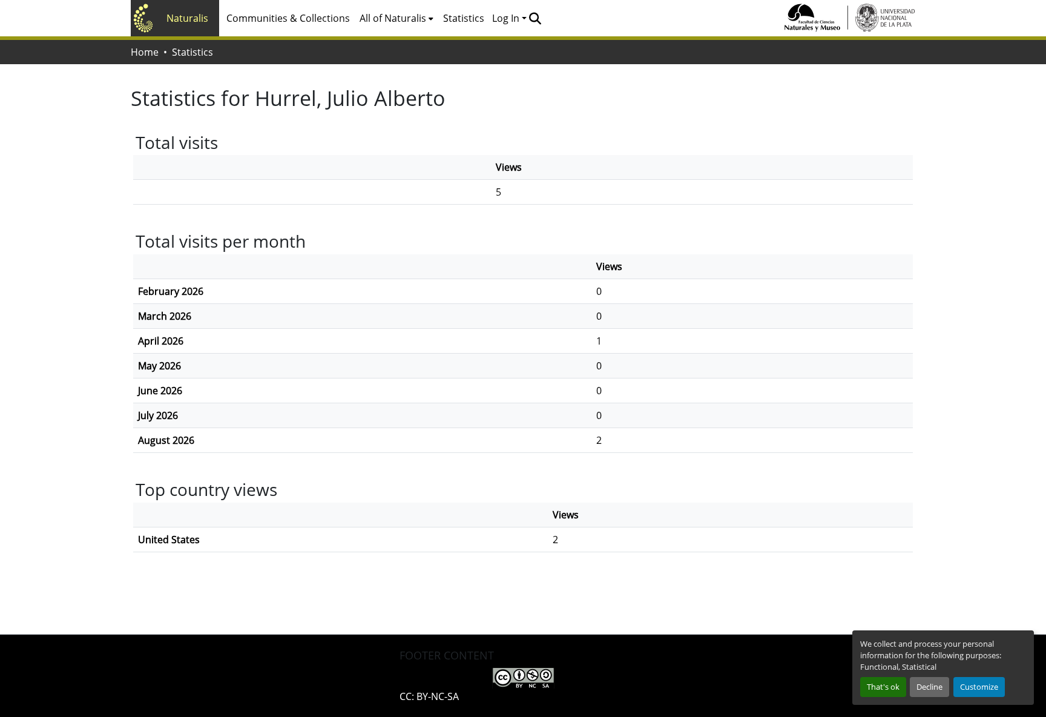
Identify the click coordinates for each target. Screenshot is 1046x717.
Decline (929, 686)
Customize (979, 686)
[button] (534, 18)
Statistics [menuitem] (463, 18)
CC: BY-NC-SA (429, 696)
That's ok (883, 686)
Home (145, 52)
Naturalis (187, 18)
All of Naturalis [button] (393, 18)
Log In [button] (507, 18)
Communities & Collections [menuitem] (288, 18)
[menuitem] (396, 18)
